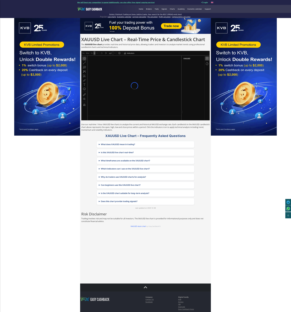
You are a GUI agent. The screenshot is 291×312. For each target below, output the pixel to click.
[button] (212, 2)
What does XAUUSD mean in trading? (118, 144)
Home (141, 9)
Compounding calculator (181, 17)
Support (208, 9)
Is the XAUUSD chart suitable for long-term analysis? (125, 193)
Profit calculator (165, 17)
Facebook (149, 302)
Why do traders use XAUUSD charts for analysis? (123, 177)
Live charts (112, 17)
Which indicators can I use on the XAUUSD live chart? (125, 169)
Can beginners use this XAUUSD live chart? (120, 185)
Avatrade (181, 307)
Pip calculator (152, 17)
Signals (164, 9)
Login (207, 2)
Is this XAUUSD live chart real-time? (117, 152)
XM (179, 304)
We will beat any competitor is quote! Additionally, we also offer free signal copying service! (116, 2)
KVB (179, 299)
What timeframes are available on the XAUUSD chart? (125, 161)
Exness (180, 302)
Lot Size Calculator (139, 17)
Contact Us (150, 299)
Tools (157, 9)
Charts (172, 9)
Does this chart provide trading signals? (119, 201)
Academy (181, 9)
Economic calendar (194, 9)
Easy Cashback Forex (186, 309)
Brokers (149, 9)
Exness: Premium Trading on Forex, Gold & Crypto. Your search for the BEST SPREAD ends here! (145, 14)
